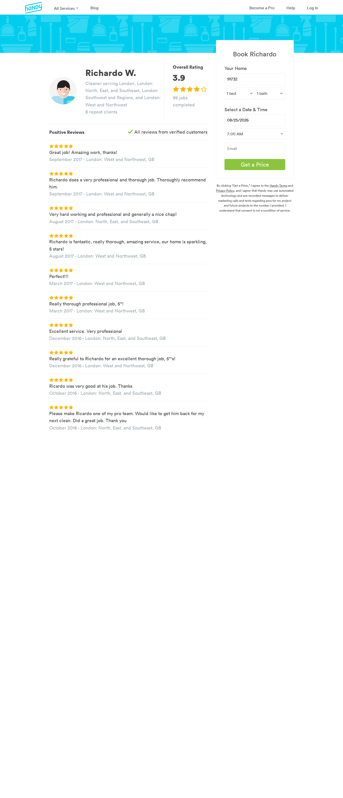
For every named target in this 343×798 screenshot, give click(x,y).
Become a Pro (261, 7)
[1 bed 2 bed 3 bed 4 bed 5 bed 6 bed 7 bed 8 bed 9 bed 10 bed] (239, 93)
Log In (312, 7)
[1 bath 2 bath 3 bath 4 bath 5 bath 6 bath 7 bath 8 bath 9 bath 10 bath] (270, 93)
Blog (94, 7)
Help (291, 7)
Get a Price (255, 164)
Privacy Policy (225, 190)
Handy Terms (278, 185)
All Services (64, 8)
